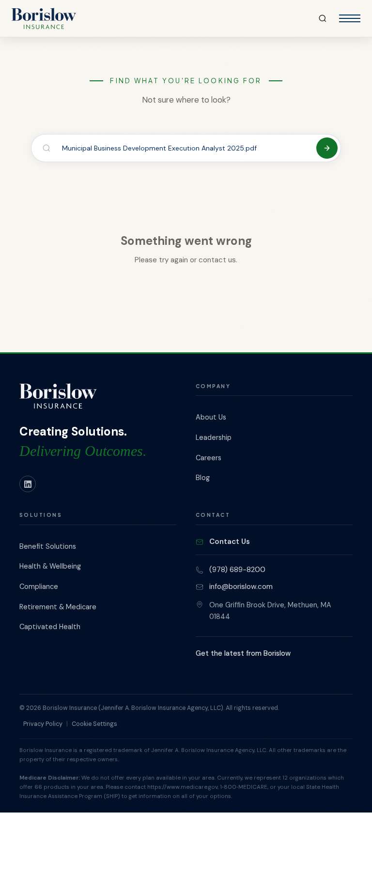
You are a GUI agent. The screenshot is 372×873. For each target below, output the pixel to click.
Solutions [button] (40, 515)
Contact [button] (213, 515)
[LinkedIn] (27, 484)
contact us (217, 260)
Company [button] (213, 386)
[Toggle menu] (349, 18)
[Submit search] (327, 148)
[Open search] (322, 18)
